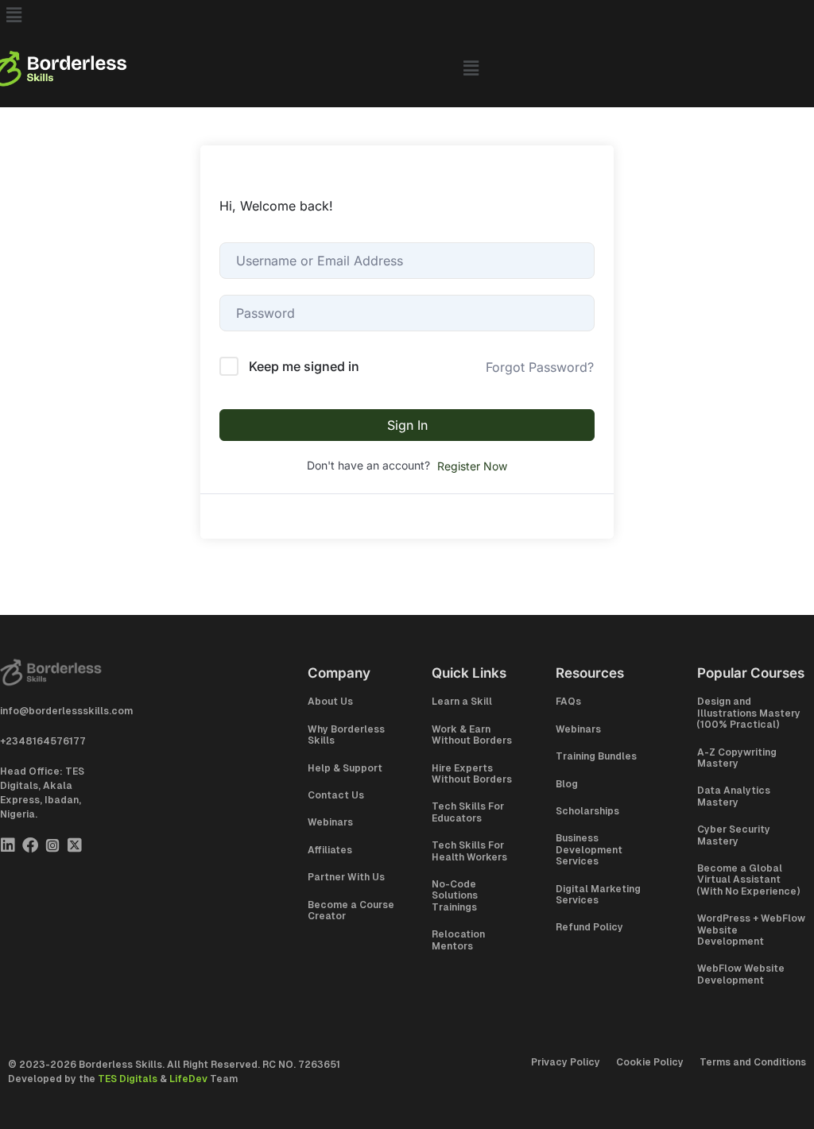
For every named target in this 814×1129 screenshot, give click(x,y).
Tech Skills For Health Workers (469, 851)
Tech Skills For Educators (468, 812)
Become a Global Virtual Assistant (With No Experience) (748, 880)
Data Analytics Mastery (733, 796)
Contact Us (336, 795)
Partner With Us (346, 877)
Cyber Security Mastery (733, 835)
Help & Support (345, 768)
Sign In (407, 425)
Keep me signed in (304, 366)
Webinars (330, 822)
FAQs (568, 701)
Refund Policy (589, 927)
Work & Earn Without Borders (472, 735)
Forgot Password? (540, 367)
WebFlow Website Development (741, 974)
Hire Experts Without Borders (472, 774)
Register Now (472, 466)
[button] (407, 14)
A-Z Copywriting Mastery (737, 758)
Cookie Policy (650, 1062)
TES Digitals (127, 1079)
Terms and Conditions (753, 1062)
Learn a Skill (462, 701)
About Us (330, 701)
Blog (567, 784)
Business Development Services (589, 850)
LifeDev (188, 1079)
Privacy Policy (565, 1062)
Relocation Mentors (458, 940)
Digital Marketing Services (598, 894)
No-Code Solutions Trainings (455, 896)
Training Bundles (596, 756)
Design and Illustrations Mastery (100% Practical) (748, 713)
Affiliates (330, 850)
